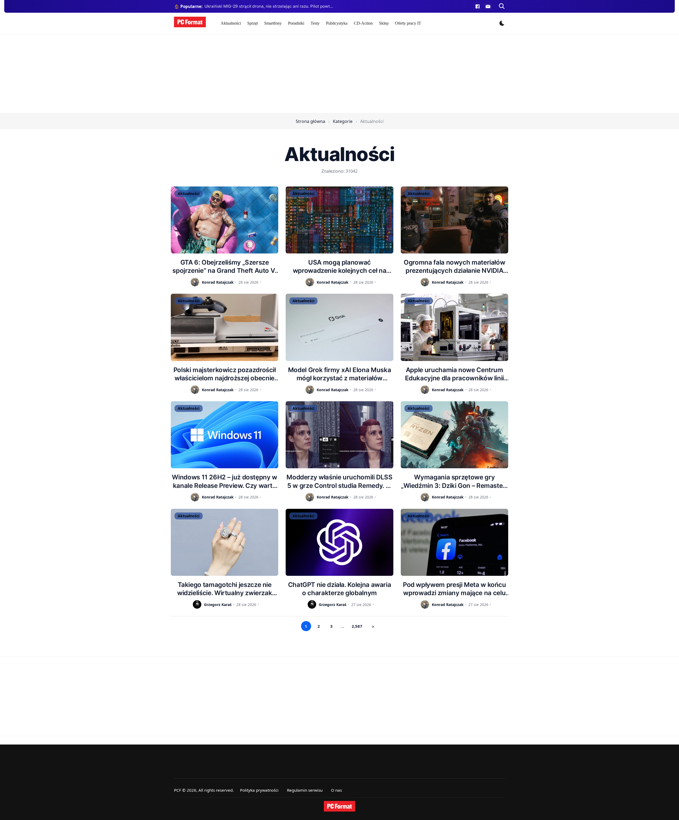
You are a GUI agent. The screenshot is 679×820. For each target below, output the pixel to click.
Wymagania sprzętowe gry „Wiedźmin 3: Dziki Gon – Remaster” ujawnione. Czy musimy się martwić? (454, 481)
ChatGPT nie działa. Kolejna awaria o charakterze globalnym (339, 589)
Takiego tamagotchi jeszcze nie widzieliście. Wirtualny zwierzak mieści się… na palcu (224, 589)
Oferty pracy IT (408, 23)
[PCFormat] (339, 806)
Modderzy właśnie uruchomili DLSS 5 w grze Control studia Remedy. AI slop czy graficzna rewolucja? (339, 481)
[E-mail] (488, 6)
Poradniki (296, 23)
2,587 (357, 626)
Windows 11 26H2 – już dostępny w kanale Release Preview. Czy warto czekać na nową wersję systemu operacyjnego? (224, 481)
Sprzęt (252, 23)
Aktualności (231, 23)
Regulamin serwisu (305, 790)
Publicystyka (336, 23)
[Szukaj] (502, 6)
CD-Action (363, 23)
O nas (336, 790)
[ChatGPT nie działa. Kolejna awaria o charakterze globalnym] (339, 542)
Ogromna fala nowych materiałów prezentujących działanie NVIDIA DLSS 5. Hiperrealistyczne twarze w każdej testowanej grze (454, 267)
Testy (315, 23)
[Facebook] (477, 6)
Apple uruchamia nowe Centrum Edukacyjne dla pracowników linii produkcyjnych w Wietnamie (454, 374)
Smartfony (273, 23)
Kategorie (342, 121)
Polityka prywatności (259, 790)
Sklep (384, 23)
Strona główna (310, 121)
